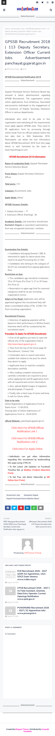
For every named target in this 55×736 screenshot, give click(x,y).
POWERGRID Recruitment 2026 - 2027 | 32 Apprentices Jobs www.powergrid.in (33, 610)
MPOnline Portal (13, 69)
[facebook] (37, 2)
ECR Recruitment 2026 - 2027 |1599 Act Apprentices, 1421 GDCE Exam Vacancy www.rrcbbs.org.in (32, 575)
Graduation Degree (31, 495)
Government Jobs (18, 29)
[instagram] (47, 2)
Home (7, 29)
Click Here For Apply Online (27, 448)
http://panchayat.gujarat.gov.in (22, 344)
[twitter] (42, 2)
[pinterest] (52, 2)
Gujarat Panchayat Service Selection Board (22, 499)
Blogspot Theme (21, 729)
